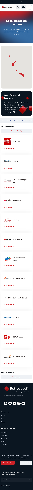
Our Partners (4, 444)
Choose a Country (16, 131)
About (3, 416)
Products (4, 432)
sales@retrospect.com (17, 472)
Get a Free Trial (7, 463)
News (2, 425)
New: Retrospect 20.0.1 (16, 1)
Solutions (4, 435)
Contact (3, 422)
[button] (23, 7)
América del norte (6, 121)
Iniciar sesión (26, 463)
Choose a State (16, 377)
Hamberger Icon (30, 7)
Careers (3, 419)
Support (3, 441)
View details (8, 148)
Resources (4, 438)
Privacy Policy (5, 486)
